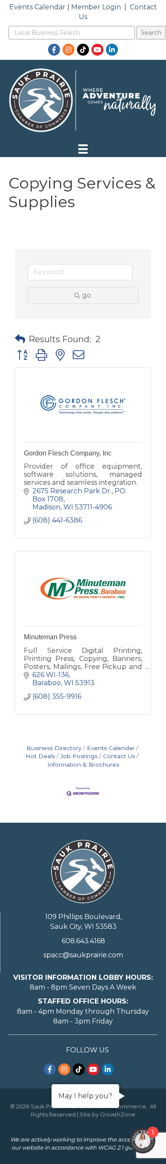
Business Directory (53, 748)
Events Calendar (37, 7)
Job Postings (78, 756)
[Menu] (83, 149)
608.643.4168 (83, 941)
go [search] (86, 295)
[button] (20, 339)
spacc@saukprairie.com (83, 955)
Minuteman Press (50, 637)
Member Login (96, 7)
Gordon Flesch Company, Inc (68, 453)
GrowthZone (117, 1114)
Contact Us (119, 756)
